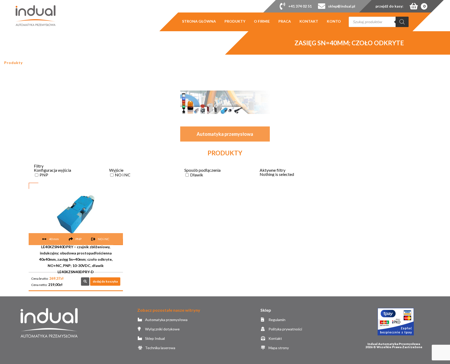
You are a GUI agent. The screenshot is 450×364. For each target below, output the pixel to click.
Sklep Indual (154, 338)
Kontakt (308, 21)
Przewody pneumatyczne (205, 87)
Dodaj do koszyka (105, 281)
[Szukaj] (402, 22)
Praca (284, 21)
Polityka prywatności (285, 329)
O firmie (262, 21)
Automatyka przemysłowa (166, 319)
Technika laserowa (159, 348)
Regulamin (276, 319)
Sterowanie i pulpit (245, 85)
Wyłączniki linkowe (205, 113)
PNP (44, 174)
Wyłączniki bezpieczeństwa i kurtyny (205, 101)
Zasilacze (245, 113)
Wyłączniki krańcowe (245, 97)
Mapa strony (278, 348)
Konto (334, 21)
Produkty (234, 21)
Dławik (196, 174)
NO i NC (122, 174)
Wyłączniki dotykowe (162, 329)
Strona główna (199, 21)
